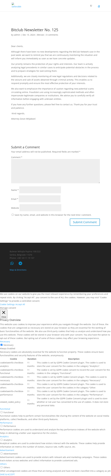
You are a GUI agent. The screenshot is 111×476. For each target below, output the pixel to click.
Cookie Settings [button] (7, 304)
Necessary (8, 345)
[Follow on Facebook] (80, 285)
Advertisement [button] (7, 450)
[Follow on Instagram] (96, 285)
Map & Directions (18, 269)
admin (17, 34)
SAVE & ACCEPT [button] (7, 474)
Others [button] (3, 464)
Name (15, 190)
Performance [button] (6, 422)
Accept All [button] (20, 304)
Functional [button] (5, 408)
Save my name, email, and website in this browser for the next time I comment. (53, 214)
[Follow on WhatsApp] (12, 263)
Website (15, 208)
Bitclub (40, 34)
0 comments (52, 34)
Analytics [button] (4, 436)
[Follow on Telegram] (20, 263)
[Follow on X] (88, 285)
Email (14, 199)
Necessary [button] (5, 341)
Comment (16, 157)
